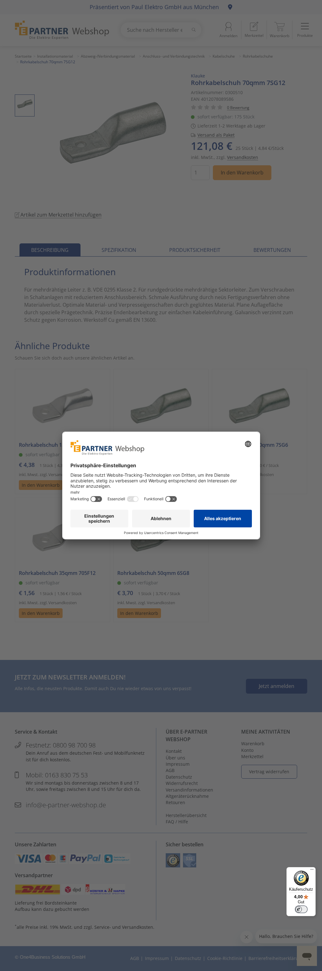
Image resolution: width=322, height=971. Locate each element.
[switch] (301, 909)
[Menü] (312, 871)
